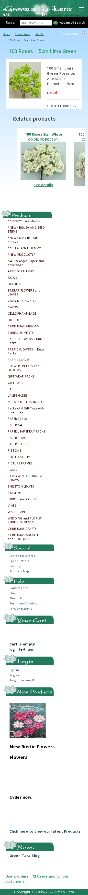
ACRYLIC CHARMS (20, 271)
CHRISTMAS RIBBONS (23, 326)
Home (6, 34)
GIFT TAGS (15, 383)
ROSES (12, 470)
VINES (12, 506)
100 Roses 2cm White (43, 134)
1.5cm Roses (22, 34)
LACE (11, 389)
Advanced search (72, 22)
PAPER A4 (15, 425)
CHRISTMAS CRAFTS (22, 529)
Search (11, 22)
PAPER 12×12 (17, 419)
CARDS (13, 307)
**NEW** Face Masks (24, 221)
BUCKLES (14, 284)
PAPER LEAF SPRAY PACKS (26, 432)
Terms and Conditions (25, 603)
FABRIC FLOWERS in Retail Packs (26, 351)
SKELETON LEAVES (21, 487)
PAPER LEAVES (18, 438)
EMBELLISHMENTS (20, 333)
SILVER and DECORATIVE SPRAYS (25, 478)
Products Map (19, 571)
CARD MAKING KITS (22, 301)
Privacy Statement (23, 608)
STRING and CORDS (22, 499)
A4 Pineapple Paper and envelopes (26, 263)
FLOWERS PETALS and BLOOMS (23, 368)
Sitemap (15, 566)
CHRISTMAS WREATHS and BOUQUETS (24, 537)
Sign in (14, 670)
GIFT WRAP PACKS (21, 376)
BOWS (12, 278)
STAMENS (15, 493)
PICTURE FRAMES (20, 463)
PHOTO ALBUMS (20, 457)
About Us (16, 598)
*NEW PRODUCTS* (21, 255)
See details (43, 184)
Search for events (22, 556)
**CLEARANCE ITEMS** (25, 248)
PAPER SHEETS (18, 444)
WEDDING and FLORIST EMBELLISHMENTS (25, 520)
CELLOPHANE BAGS (22, 314)
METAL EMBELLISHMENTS (26, 402)
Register (15, 675)
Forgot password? (22, 680)
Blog (13, 593)
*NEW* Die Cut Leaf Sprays (22, 240)
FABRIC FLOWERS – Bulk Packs (25, 341)
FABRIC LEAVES (19, 360)
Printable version (69, 33)
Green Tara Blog (25, 855)
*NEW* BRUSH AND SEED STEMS (26, 230)
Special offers (19, 561)
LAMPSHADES (17, 396)
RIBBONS (14, 451)
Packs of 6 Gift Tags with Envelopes (26, 410)
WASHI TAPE (17, 512)
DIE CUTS (14, 320)
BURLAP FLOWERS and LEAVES (24, 292)
